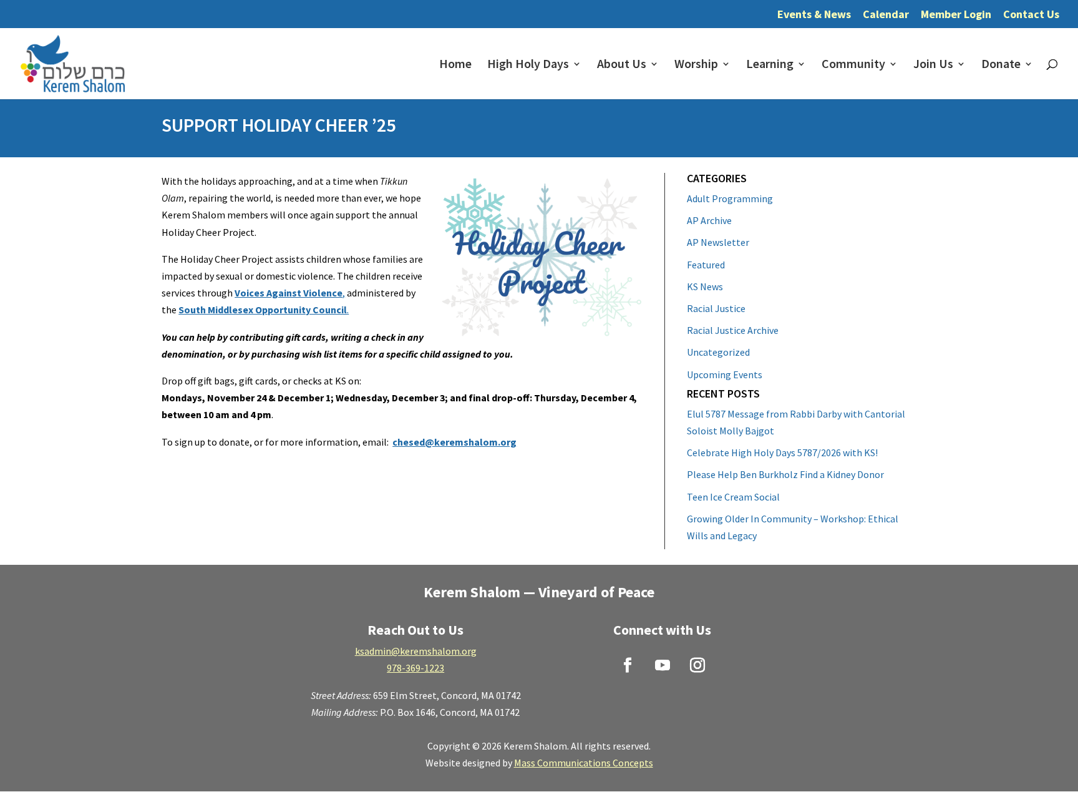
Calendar (886, 15)
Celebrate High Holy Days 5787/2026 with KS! (782, 452)
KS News (705, 286)
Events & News (814, 15)
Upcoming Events (724, 374)
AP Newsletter (718, 242)
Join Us (933, 65)
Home (455, 65)
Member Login (956, 15)
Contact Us (1031, 15)
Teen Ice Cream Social (733, 497)
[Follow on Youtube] (662, 665)
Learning (770, 65)
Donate (1001, 65)
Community (853, 65)
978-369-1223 (415, 668)
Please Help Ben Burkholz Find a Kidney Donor (785, 474)
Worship (696, 65)
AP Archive (709, 220)
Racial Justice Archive (733, 330)
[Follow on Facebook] (628, 665)
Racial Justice (716, 308)
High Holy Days (528, 65)
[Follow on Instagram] (697, 665)
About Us (621, 65)
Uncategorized (718, 352)
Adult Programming (730, 198)
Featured (706, 264)
